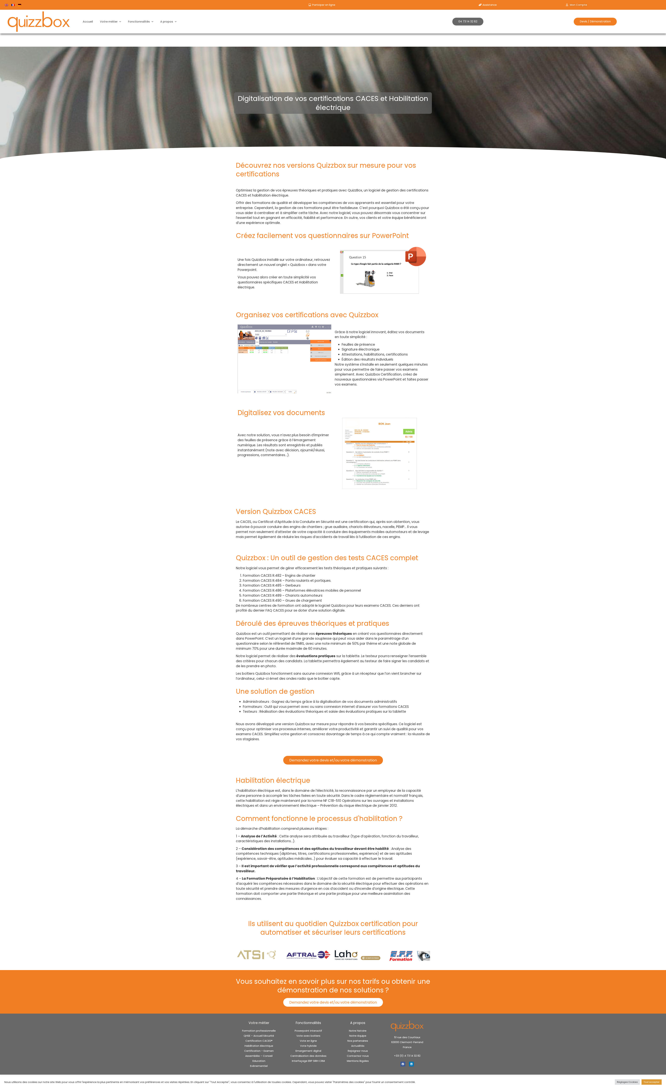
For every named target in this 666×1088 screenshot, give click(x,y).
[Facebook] (402, 1064)
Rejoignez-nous (358, 1051)
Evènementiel (259, 1066)
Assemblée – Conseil (258, 1056)
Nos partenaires (357, 1041)
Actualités (357, 1046)
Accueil (88, 22)
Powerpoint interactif (308, 1030)
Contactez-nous (358, 1056)
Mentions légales (358, 1061)
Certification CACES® (258, 1041)
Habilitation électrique (259, 1046)
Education (259, 1061)
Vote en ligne (308, 1041)
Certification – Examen (259, 1051)
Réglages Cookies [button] (627, 1082)
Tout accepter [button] (652, 1082)
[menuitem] (6, 4)
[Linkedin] (411, 1064)
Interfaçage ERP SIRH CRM (308, 1061)
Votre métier (109, 22)
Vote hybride (308, 1046)
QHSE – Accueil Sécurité (259, 1036)
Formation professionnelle (259, 1030)
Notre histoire (357, 1030)
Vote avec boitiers (308, 1036)
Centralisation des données (308, 1056)
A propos (166, 22)
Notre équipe (357, 1036)
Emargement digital (308, 1051)
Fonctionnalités (139, 22)
